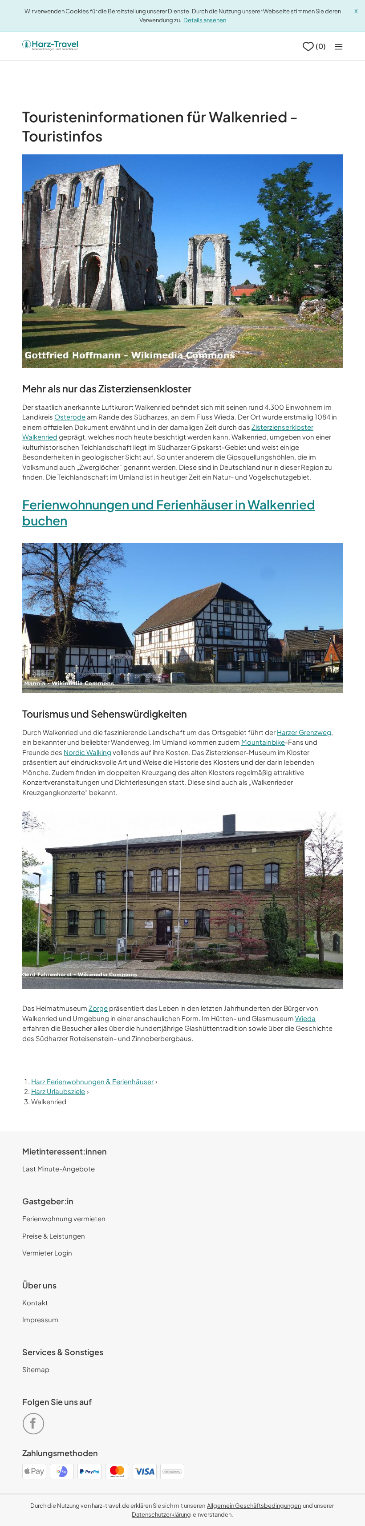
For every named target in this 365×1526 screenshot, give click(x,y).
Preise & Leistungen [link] (53, 1235)
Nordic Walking (87, 752)
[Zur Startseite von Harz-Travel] (50, 46)
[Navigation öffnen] (339, 46)
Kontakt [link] (35, 1302)
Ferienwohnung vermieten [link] (63, 1218)
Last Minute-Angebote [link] (58, 1168)
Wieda (305, 1018)
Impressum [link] (40, 1319)
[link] (35, 1420)
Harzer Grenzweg (304, 732)
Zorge (98, 1008)
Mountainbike (263, 742)
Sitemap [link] (35, 1369)
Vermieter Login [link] (47, 1252)
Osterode (69, 416)
